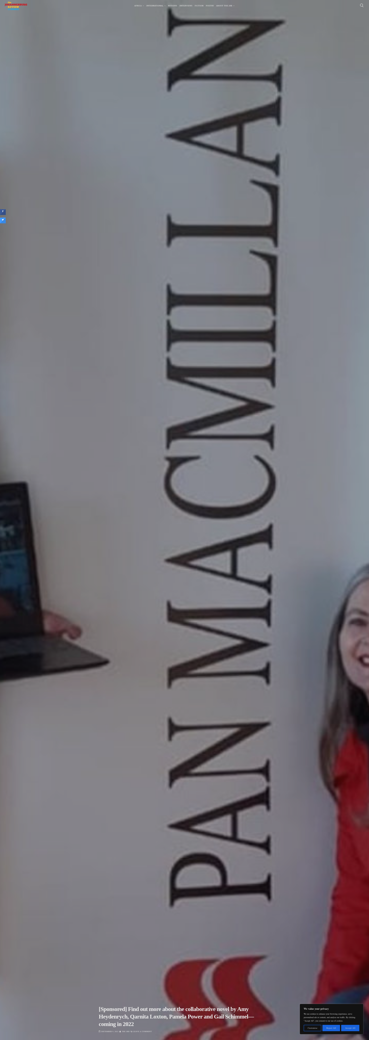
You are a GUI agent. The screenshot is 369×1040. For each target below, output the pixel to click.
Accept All (350, 1028)
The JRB (126, 1031)
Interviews (185, 6)
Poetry (210, 6)
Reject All (331, 1028)
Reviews (172, 6)
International (154, 6)
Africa (138, 6)
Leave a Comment (142, 1031)
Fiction (199, 6)
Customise (312, 1028)
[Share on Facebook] (3, 214)
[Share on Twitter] (3, 222)
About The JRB (224, 6)
